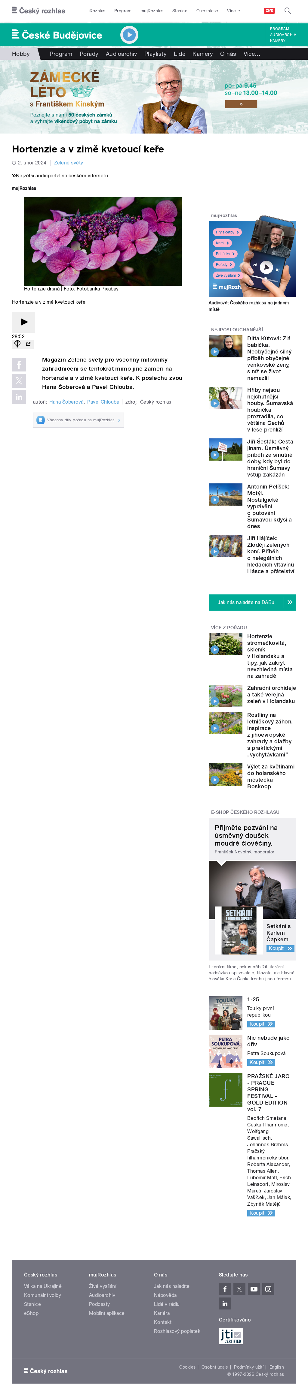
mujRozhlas (152, 10)
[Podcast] (17, 344)
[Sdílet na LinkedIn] (19, 397)
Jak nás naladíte (172, 1286)
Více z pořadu (229, 627)
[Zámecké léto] (154, 97)
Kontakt (162, 1322)
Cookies (187, 1367)
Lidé (179, 53)
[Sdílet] (28, 344)
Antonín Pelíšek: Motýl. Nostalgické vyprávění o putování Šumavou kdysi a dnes (269, 506)
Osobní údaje (215, 1367)
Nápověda (165, 1295)
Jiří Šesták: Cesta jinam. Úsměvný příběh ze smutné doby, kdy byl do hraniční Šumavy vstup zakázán (270, 458)
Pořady (89, 53)
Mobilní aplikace (107, 1313)
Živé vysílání (226, 275)
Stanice (179, 10)
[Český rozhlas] (38, 11)
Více (252, 53)
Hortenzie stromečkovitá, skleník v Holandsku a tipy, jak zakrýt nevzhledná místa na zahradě (270, 656)
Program (122, 10)
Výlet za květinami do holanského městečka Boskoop (270, 776)
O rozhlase (207, 10)
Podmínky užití (248, 1367)
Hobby (21, 53)
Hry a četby (225, 232)
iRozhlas (97, 10)
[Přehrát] (23, 322)
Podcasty (99, 1304)
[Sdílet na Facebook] (19, 364)
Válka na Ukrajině (43, 1286)
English (277, 1367)
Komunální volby (42, 1295)
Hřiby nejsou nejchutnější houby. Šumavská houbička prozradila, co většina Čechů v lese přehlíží (270, 410)
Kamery (278, 41)
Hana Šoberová (66, 402)
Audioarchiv (283, 35)
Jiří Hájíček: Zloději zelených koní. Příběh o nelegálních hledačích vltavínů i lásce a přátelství (270, 554)
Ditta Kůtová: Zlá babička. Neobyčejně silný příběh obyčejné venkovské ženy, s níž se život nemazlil (269, 358)
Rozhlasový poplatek (177, 1331)
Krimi (220, 243)
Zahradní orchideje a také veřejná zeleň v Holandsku (271, 694)
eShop (31, 1313)
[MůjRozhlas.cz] (24, 189)
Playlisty (155, 53)
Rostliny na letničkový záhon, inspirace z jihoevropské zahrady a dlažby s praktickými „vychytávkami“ (270, 735)
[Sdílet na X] (19, 381)
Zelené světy (68, 163)
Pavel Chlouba (103, 402)
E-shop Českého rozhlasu (245, 812)
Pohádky (223, 254)
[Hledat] (288, 11)
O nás (228, 53)
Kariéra (162, 1313)
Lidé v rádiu (167, 1304)
